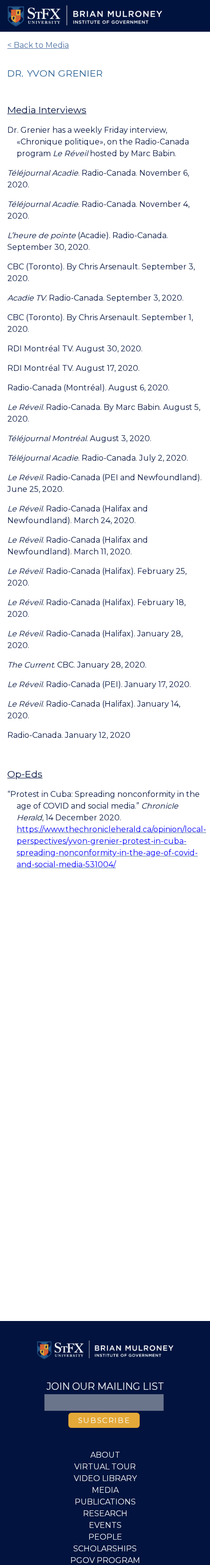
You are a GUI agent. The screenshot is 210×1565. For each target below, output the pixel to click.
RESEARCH (105, 1513)
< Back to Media (38, 45)
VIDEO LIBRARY (105, 1478)
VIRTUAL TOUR (105, 1466)
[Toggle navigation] (188, 16)
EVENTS (105, 1525)
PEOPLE (105, 1537)
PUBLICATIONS (105, 1501)
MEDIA (105, 1490)
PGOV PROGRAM (105, 1560)
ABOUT (105, 1455)
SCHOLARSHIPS (105, 1548)
